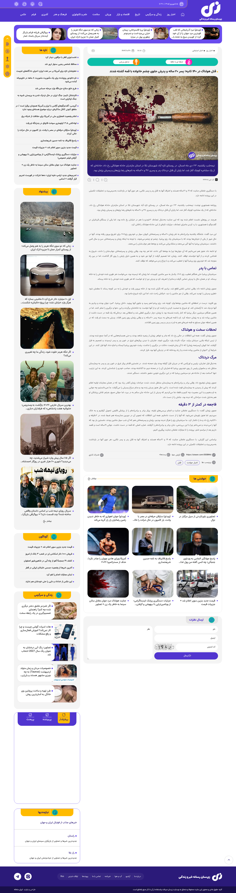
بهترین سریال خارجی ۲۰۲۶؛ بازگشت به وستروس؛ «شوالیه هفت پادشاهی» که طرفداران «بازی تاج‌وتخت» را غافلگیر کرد (46, 407)
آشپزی (44, 15)
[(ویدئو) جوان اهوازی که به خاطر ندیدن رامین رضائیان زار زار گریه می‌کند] (108, 499)
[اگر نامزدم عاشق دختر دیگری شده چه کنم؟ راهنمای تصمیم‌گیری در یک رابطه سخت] (64, 610)
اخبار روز (171, 15)
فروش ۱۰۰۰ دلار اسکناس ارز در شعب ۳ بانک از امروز (48, 554)
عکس (23, 15)
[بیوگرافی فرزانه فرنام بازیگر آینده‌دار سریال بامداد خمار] (57, 34)
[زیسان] (200, 877)
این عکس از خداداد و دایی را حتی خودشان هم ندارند (49, 581)
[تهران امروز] (7, 59)
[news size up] (89, 180)
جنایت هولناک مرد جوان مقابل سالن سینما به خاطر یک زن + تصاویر (107, 602)
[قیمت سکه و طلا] (7, 44)
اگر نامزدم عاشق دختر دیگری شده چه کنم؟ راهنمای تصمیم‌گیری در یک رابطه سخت (35, 609)
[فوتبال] (7, 74)
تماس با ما (96, 876)
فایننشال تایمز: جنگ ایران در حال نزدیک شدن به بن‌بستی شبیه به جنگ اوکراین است (47, 97)
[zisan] (211, 10)
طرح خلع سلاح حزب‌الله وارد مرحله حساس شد (56, 88)
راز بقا (71, 853)
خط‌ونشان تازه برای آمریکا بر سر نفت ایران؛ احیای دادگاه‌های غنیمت (46, 71)
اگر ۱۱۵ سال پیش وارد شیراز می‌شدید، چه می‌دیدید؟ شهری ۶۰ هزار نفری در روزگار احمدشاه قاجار (46, 459)
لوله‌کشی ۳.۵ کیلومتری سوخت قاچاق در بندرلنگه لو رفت (51, 123)
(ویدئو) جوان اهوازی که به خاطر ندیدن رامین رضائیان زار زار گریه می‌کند (106, 518)
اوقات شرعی (73, 876)
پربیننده (47, 719)
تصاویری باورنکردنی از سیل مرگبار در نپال (197, 518)
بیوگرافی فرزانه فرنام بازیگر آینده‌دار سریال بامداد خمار (35, 34)
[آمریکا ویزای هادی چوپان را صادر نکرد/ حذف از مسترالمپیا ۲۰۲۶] (108, 542)
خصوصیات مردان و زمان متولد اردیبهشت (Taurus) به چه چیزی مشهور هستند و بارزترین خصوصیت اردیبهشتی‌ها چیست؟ (35, 672)
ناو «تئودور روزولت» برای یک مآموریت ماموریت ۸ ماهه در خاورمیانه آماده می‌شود (47, 79)
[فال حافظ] (7, 66)
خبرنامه (108, 876)
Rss (62, 876)
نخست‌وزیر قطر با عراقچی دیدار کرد (61, 57)
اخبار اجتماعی (197, 50)
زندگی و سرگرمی (153, 15)
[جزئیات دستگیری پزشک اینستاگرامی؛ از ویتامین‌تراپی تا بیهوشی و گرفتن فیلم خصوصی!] (152, 584)
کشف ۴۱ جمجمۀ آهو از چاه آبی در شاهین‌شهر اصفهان (48, 561)
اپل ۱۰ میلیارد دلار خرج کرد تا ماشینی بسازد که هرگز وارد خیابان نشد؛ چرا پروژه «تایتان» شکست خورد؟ (46, 301)
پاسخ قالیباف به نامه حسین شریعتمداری (157, 560)
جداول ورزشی (124, 61)
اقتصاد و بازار (123, 15)
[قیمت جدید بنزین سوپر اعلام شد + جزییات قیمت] (197, 584)
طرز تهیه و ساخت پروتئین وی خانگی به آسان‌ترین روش (36, 692)
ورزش (108, 15)
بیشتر (93, 478)
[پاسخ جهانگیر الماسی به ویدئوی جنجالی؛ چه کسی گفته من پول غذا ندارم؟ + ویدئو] (197, 542)
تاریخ (137, 15)
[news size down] (106, 180)
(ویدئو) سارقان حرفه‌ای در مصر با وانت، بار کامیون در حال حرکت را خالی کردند (152, 518)
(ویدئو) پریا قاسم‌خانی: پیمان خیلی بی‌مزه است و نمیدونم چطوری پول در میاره (136, 33)
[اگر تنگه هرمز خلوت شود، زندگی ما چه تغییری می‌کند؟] (47, 328)
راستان (71, 836)
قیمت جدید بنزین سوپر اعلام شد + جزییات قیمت (197, 602)
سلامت (96, 15)
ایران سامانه (18, 889)
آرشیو (128, 876)
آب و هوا (118, 876)
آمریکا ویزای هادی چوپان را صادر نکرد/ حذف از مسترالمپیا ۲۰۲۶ (107, 560)
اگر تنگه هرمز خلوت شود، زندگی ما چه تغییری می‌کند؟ (48, 353)
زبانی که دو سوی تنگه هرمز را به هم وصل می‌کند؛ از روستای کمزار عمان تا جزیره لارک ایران (84, 33)
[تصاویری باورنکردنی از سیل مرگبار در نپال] (197, 499)
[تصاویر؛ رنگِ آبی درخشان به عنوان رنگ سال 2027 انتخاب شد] (64, 652)
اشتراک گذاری (94, 454)
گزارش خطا (176, 454)
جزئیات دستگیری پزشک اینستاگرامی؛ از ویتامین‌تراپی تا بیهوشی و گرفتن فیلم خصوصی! (152, 602)
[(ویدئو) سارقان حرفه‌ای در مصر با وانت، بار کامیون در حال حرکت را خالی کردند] (152, 499)
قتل (179, 463)
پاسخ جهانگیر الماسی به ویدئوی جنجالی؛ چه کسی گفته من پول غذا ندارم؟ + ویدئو (197, 560)
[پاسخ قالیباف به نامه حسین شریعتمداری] (152, 542)
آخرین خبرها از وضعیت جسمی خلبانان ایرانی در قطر (49, 568)
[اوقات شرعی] (32, 4)
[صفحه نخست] (182, 15)
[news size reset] (97, 180)
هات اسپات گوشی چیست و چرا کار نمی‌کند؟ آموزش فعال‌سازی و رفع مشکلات (35, 630)
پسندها (163, 454)
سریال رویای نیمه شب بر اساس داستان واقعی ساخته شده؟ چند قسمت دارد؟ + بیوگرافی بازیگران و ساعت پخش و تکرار (46, 512)
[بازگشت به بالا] (229, 860)
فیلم (33, 15)
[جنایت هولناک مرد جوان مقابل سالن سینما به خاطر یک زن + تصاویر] (108, 584)
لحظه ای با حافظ (176, 61)
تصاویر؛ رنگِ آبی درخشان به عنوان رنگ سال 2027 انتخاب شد (36, 651)
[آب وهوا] (24, 4)
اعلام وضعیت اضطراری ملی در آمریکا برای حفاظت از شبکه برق (49, 116)
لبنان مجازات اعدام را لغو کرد (59, 575)
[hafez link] (16, 4)
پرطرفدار (63, 719)
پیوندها (85, 876)
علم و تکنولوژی (79, 15)
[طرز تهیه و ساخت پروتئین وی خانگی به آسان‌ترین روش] (64, 693)
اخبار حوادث (192, 463)
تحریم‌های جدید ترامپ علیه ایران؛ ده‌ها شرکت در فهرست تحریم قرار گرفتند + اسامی (48, 177)
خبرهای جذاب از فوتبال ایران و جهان (58, 823)
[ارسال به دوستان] (93, 50)
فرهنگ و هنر (60, 15)
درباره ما (137, 876)
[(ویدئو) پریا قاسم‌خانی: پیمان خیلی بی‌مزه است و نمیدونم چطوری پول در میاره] (160, 33)
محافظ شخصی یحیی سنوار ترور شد (61, 64)
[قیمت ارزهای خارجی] (7, 51)
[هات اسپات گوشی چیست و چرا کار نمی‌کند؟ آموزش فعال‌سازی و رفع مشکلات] (64, 631)
